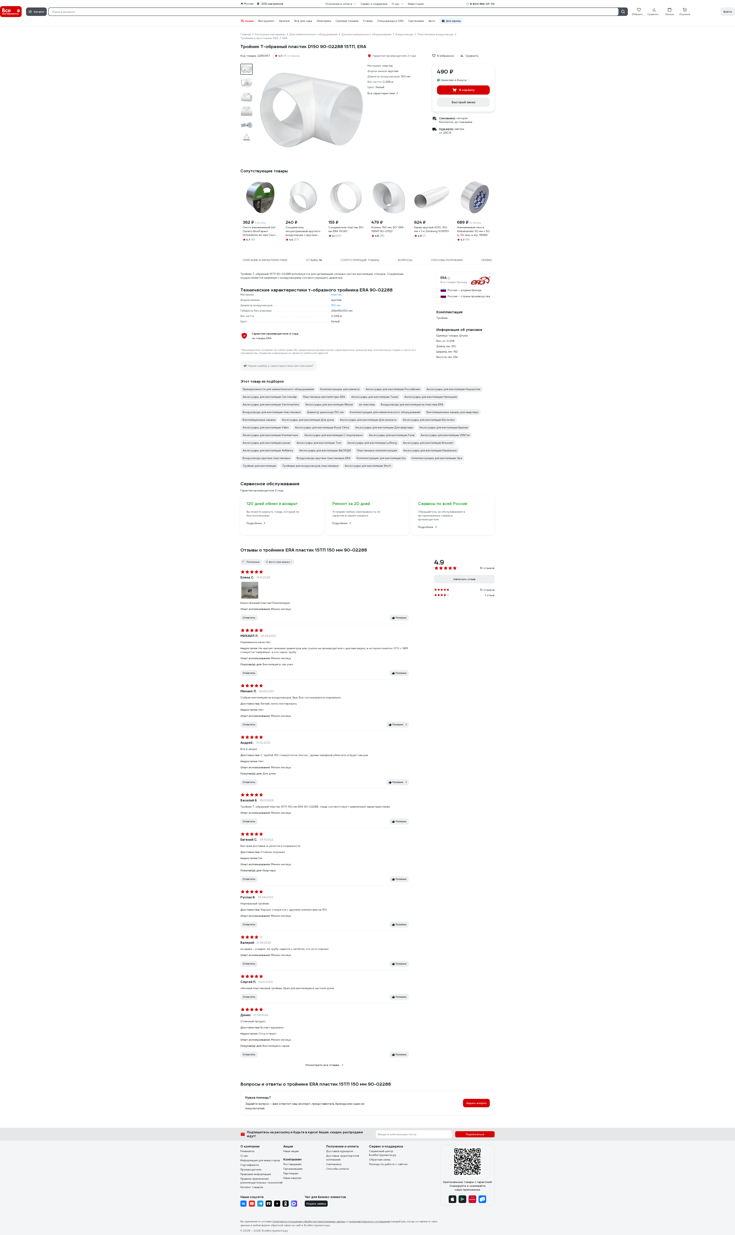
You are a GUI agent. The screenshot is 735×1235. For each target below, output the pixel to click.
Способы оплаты (337, 1168)
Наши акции (291, 1151)
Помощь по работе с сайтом (388, 1164)
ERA (443, 278)
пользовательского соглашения (369, 1221)
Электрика (324, 21)
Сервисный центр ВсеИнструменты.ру (382, 1153)
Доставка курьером (339, 1151)
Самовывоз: (447, 118)
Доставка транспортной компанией (342, 1157)
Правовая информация (255, 1174)
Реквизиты (247, 1151)
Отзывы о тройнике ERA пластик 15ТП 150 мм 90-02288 (303, 550)
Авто (431, 21)
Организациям (293, 1168)
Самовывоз (333, 1164)
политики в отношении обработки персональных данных (309, 1221)
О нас (244, 1155)
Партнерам (290, 1173)
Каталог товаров (251, 1187)
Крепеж (284, 21)
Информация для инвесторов (260, 1160)
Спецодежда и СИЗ (390, 21)
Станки (367, 21)
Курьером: (446, 129)
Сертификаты (249, 1165)
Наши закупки (292, 1178)
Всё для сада (303, 21)
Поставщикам (292, 1164)
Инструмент (266, 21)
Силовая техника (347, 21)
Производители (250, 1169)
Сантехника (416, 21)
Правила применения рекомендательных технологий (261, 1180)
